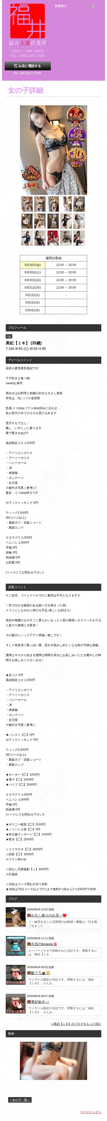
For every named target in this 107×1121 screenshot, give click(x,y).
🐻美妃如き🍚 (38, 1002)
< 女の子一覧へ (20, 1100)
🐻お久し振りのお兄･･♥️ (47, 915)
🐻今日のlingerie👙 (42, 944)
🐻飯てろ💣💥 (38, 973)
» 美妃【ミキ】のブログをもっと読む (76, 1024)
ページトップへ (90, 1112)
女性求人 (61, 6)
